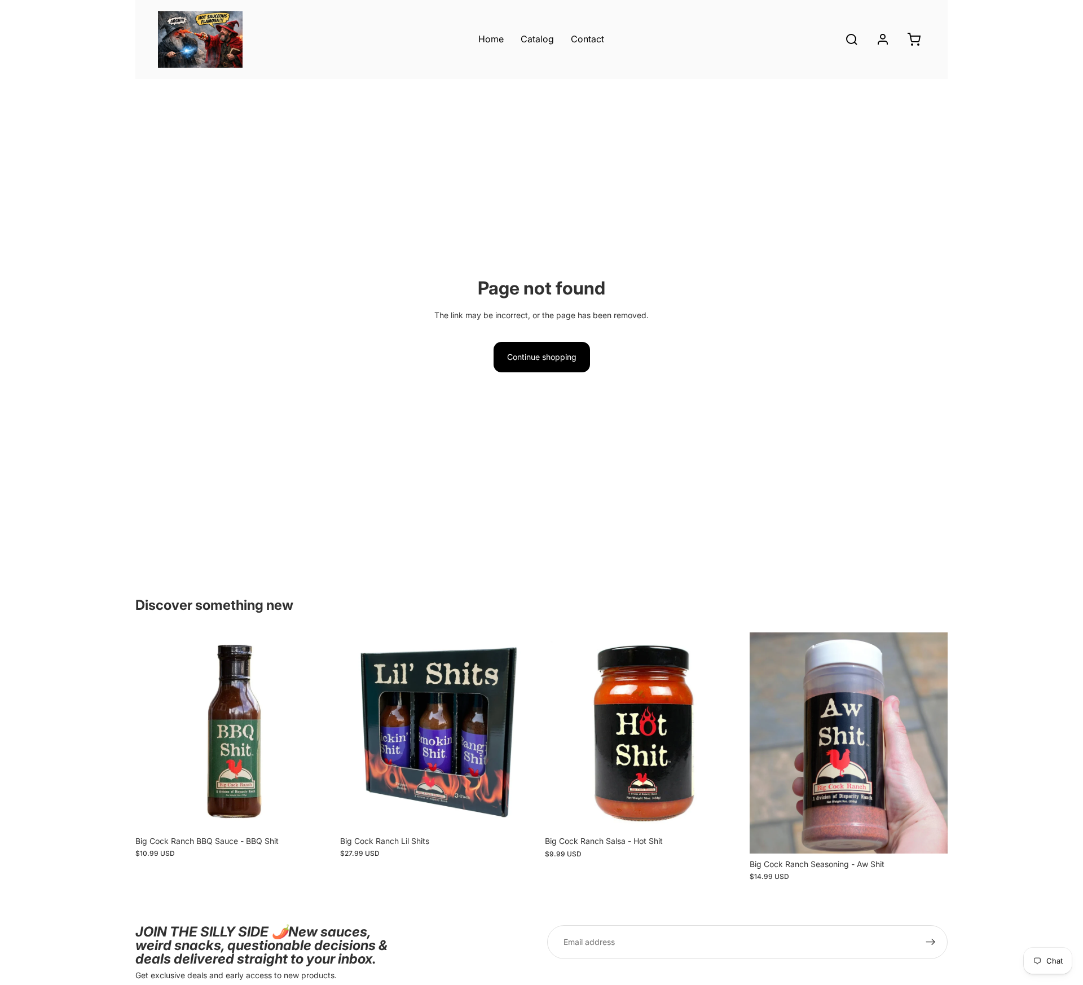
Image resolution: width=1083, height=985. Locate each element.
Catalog (537, 39)
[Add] (316, 813)
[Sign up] (931, 942)
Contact (587, 39)
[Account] (882, 39)
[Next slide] (316, 731)
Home (491, 39)
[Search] (851, 39)
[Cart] (913, 39)
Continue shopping (541, 357)
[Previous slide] (152, 731)
